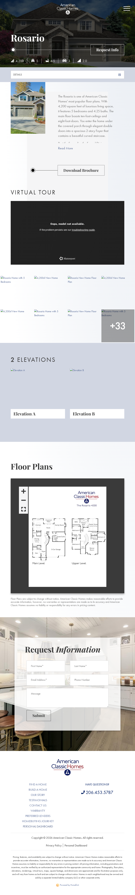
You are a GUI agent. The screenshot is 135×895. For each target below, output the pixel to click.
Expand (23, 509)
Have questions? (97, 784)
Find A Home (38, 784)
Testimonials (38, 800)
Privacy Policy (54, 845)
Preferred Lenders (37, 816)
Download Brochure (81, 170)
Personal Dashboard (38, 826)
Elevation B (84, 413)
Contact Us (37, 805)
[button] (126, 8)
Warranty (38, 810)
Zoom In (23, 491)
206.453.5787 (99, 792)
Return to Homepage (67, 9)
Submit (38, 715)
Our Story (38, 795)
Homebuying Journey (38, 821)
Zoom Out (23, 500)
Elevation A (24, 413)
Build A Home (38, 789)
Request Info (107, 49)
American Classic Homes (67, 761)
